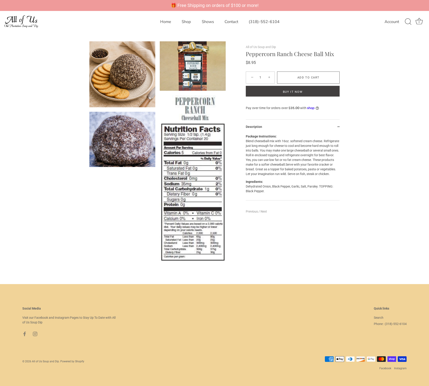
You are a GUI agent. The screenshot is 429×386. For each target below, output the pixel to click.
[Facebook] (24, 333)
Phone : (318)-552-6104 (390, 324)
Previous (252, 211)
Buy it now (293, 91)
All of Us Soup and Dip (261, 47)
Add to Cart (308, 77)
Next (264, 211)
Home (165, 21)
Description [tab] (254, 127)
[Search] (408, 22)
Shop (186, 21)
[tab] (293, 167)
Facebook (385, 368)
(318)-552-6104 (264, 21)
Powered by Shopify (72, 361)
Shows (208, 21)
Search (378, 317)
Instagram (400, 368)
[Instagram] (35, 333)
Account (392, 21)
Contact (231, 21)
